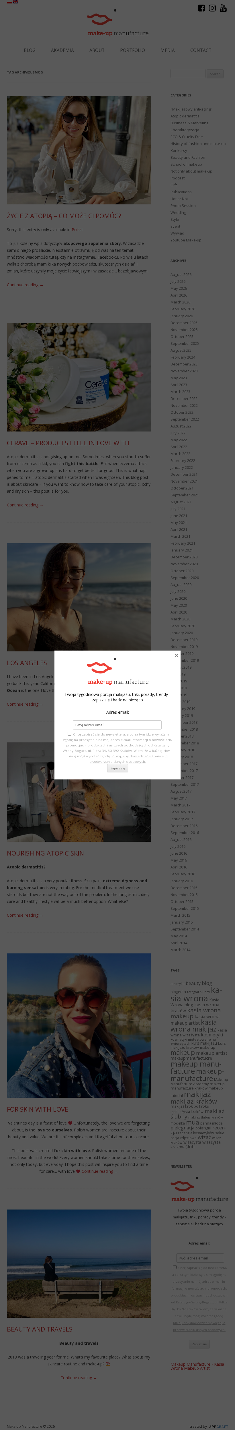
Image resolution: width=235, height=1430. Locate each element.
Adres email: (117, 712)
